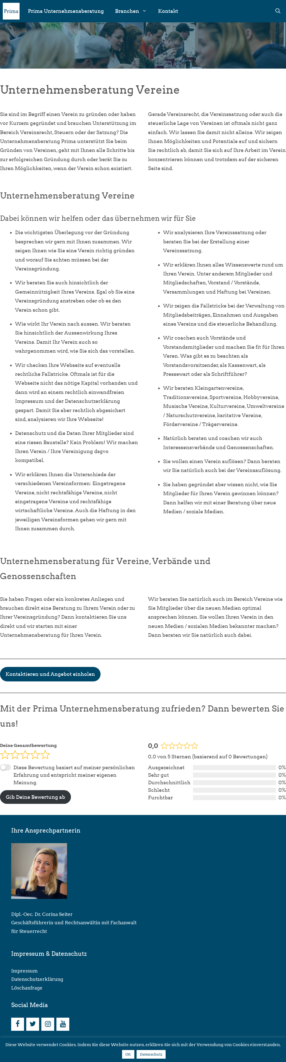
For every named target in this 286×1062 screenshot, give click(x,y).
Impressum (24, 971)
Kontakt (168, 11)
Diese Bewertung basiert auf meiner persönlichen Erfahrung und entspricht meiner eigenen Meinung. (74, 775)
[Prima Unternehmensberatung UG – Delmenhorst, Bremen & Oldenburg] (11, 11)
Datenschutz (151, 1054)
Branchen (127, 11)
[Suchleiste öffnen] (278, 11)
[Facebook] (17, 1024)
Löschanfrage (26, 988)
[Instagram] (47, 1024)
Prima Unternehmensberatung (66, 11)
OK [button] (128, 1054)
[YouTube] (62, 1024)
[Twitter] (32, 1024)
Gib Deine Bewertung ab (35, 797)
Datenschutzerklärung (37, 979)
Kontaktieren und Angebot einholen (50, 674)
